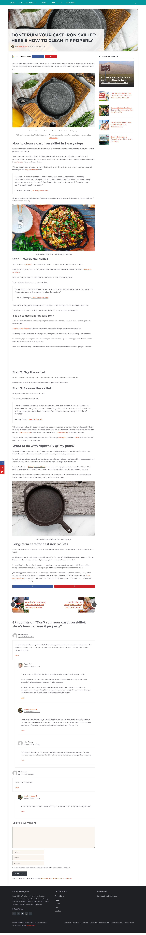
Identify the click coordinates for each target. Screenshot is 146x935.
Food (57, 900)
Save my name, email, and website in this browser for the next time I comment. (42, 868)
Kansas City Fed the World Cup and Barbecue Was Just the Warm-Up (122, 110)
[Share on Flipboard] (2, 472)
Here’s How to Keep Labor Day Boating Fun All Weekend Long (121, 124)
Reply (17, 655)
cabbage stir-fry (62, 432)
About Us (70, 3)
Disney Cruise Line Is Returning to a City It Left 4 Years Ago (121, 139)
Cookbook (67, 922)
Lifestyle (55, 3)
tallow (77, 437)
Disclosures (53, 138)
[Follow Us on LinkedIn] (26, 913)
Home (12, 3)
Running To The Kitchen (36, 467)
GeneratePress (41, 922)
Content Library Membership (107, 896)
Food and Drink (26, 3)
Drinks (58, 903)
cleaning (28, 264)
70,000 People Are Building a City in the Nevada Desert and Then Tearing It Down (116, 80)
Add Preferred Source (23, 57)
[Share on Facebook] (38, 56)
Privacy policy (129, 922)
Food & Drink (59, 896)
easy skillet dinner (31, 170)
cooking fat (62, 437)
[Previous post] (13, 605)
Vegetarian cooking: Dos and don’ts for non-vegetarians (35, 604)
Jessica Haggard (22, 46)
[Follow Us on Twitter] (22, 913)
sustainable (19, 162)
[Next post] (94, 605)
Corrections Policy (117, 922)
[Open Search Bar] (135, 2)
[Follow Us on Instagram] (18, 913)
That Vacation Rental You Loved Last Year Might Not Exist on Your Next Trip (121, 95)
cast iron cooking (25, 432)
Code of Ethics (104, 922)
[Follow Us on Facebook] (14, 913)
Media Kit (76, 922)
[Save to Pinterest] (51, 56)
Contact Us (84, 922)
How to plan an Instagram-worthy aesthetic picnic (73, 604)
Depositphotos (30, 925)
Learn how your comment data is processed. (56, 878)
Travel (43, 3)
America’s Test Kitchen (20, 329)
